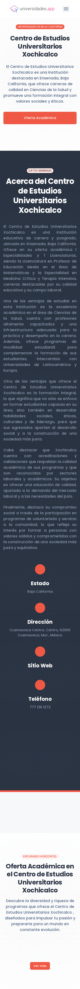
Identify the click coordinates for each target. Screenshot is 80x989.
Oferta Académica (40, 117)
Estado (40, 583)
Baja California (40, 591)
